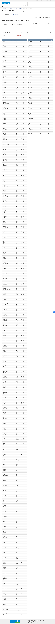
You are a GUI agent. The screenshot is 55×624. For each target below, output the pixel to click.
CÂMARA (48, 0)
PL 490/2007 (12, 13)
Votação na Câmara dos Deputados (9, 40)
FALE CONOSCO (38, 0)
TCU (50, 0)
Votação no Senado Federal (34, 40)
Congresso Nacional (6, 8)
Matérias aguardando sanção (32, 6)
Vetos (18, 6)
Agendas (39, 6)
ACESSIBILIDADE (42, 0)
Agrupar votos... (49, 37)
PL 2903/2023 (12, 12)
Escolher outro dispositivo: (37, 17)
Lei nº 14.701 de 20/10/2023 (14, 14)
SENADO (46, 0)
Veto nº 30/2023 (20, 8)
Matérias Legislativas (12, 8)
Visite (43, 6)
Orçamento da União (23, 6)
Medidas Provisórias (13, 6)
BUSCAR (51, 6)
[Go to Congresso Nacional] (6, 3)
